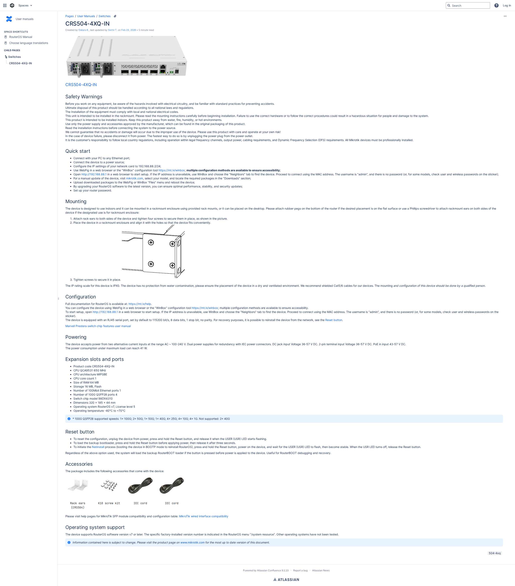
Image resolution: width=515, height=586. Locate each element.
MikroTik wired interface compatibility (203, 516)
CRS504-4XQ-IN (81, 84)
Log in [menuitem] (507, 5)
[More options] (505, 16)
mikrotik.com (134, 178)
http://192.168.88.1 (94, 174)
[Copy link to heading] (98, 85)
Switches (104, 16)
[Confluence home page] (12, 5)
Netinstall (98, 447)
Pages (69, 16)
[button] (5, 5)
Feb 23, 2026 (128, 29)
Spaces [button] (24, 5)
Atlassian (286, 579)
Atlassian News (321, 570)
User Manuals (86, 16)
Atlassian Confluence (269, 570)
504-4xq (495, 553)
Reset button (333, 320)
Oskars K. (83, 29)
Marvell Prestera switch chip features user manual (98, 326)
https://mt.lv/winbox (172, 170)
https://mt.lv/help (140, 303)
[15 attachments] (115, 16)
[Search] (448, 5)
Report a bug (300, 570)
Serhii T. (112, 29)
